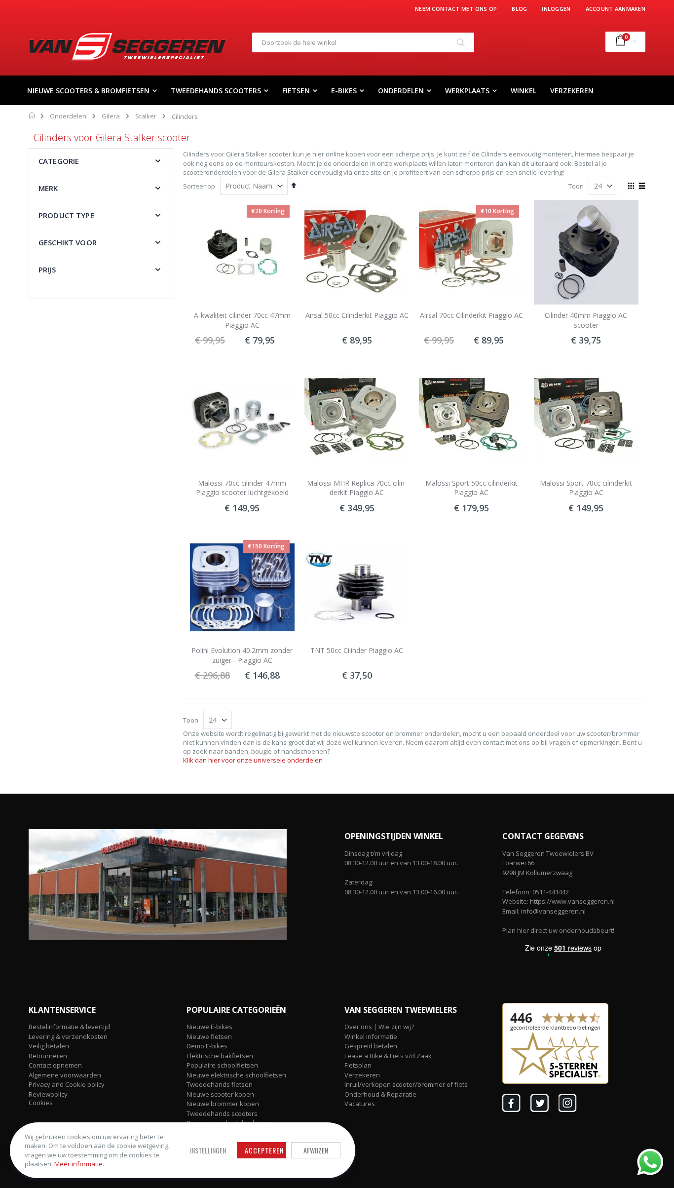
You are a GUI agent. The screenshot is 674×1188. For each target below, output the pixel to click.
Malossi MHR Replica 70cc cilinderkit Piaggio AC (357, 488)
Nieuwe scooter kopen (220, 1094)
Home (32, 115)
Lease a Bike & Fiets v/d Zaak (388, 1055)
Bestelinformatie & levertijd (69, 1026)
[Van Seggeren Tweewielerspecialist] (127, 46)
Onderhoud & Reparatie (380, 1094)
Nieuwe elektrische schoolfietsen (236, 1075)
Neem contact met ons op (456, 8)
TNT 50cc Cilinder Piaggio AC (356, 650)
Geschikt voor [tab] (67, 242)
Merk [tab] (48, 188)
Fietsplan (358, 1065)
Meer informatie (78, 1163)
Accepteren (264, 1150)
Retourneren (48, 1055)
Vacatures (359, 1103)
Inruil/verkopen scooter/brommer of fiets (406, 1084)
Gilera (111, 116)
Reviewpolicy (48, 1094)
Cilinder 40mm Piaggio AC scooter (586, 320)
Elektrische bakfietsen (220, 1055)
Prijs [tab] (47, 269)
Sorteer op (199, 186)
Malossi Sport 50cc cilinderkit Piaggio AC (471, 488)
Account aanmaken (615, 8)
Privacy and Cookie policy (67, 1084)
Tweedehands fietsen (220, 1084)
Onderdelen (68, 116)
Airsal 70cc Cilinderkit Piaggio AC (471, 315)
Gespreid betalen (370, 1045)
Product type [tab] (66, 215)
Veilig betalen (49, 1045)
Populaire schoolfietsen (222, 1065)
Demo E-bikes (207, 1045)
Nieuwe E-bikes (209, 1026)
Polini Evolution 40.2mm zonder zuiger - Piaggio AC (242, 655)
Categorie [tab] (58, 161)
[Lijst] (641, 186)
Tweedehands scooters (222, 1113)
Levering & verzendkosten (68, 1036)
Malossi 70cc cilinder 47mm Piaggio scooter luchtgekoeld (242, 488)
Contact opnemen (55, 1065)
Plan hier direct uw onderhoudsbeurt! (558, 930)
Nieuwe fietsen (209, 1036)
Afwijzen (315, 1150)
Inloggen (556, 8)
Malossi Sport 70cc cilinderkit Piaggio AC (586, 488)
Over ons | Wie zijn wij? (379, 1026)
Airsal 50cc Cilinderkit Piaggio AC (357, 315)
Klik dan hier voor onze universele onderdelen (253, 760)
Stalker (145, 116)
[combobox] (363, 42)
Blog (519, 8)
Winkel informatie (370, 1036)
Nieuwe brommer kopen (223, 1103)
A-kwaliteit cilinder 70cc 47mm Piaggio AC (242, 320)
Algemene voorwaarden (65, 1075)
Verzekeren (362, 1075)
